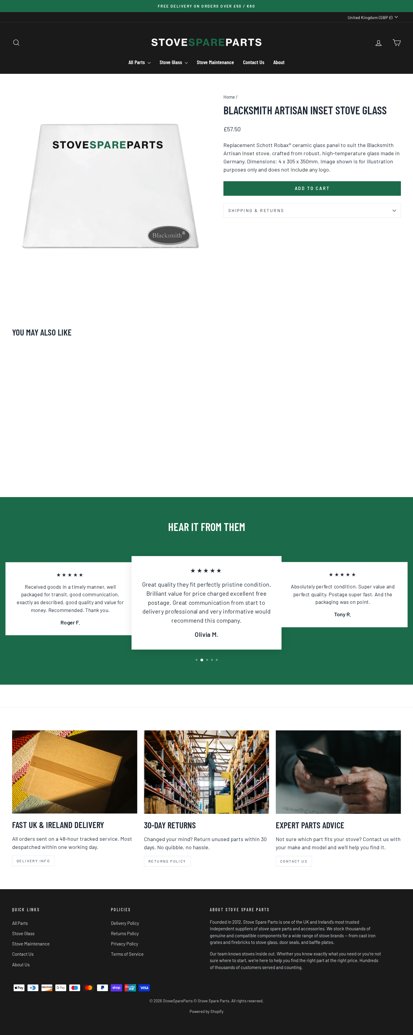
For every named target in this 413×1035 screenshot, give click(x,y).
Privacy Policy (124, 943)
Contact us (293, 861)
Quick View (58, 438)
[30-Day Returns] (206, 772)
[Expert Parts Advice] (338, 772)
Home (229, 97)
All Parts (137, 62)
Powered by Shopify (206, 1011)
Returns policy (167, 861)
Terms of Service (127, 954)
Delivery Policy (125, 923)
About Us (21, 964)
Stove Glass (171, 62)
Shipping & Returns (256, 210)
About (279, 62)
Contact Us (253, 62)
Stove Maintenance (215, 62)
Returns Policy (125, 933)
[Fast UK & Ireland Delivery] (74, 772)
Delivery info (33, 861)
